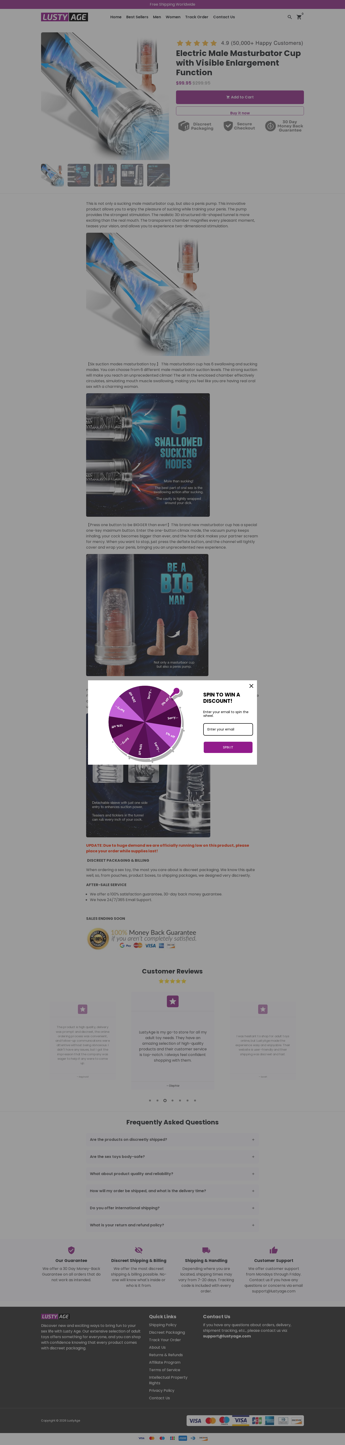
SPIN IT (228, 747)
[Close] (251, 686)
